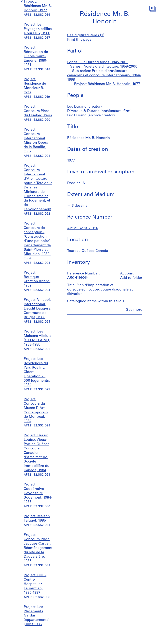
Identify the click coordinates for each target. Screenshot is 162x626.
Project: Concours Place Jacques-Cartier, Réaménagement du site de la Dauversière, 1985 (38, 548)
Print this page (79, 40)
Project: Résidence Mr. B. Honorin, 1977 (38, 6)
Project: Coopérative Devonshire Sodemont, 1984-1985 (38, 493)
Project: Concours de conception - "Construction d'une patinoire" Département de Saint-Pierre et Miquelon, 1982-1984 (37, 241)
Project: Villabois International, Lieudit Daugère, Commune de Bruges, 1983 (38, 308)
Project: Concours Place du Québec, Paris (38, 111)
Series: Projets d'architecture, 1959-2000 (103, 67)
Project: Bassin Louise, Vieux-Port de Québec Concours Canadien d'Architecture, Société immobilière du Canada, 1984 (36, 453)
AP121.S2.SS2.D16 (82, 228)
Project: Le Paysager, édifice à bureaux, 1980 (38, 29)
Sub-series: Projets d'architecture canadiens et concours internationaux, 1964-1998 (104, 75)
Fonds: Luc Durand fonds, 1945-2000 (97, 62)
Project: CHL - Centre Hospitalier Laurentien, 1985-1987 (35, 584)
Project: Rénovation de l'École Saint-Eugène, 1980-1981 (36, 56)
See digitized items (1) (85, 35)
